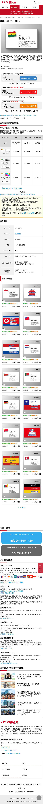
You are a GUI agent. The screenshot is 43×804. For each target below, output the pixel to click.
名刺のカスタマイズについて (12, 188)
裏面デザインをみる (6, 194)
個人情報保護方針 (15, 784)
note (11, 791)
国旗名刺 (30, 17)
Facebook (30, 791)
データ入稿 (24, 7)
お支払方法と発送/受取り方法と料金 (11, 582)
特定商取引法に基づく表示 (31, 784)
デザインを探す (14, 7)
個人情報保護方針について (8, 663)
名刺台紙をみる (17, 194)
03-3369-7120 (21, 553)
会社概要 (4, 763)
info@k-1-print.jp (21, 540)
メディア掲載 (6, 769)
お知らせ (24, 769)
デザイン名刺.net (5, 17)
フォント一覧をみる (29, 194)
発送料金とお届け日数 (7, 593)
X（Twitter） (19, 791)
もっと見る (21, 507)
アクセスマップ (5, 747)
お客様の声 (5, 775)
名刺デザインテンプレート (19, 17)
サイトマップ (21, 788)
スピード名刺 (5, 7)
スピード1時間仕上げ (27, 92)
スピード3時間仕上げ (27, 106)
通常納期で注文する (26, 78)
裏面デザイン (5, 167)
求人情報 (24, 775)
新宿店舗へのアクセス (7, 618)
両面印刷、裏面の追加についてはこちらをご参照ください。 (18, 115)
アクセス (24, 763)
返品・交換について (6, 648)
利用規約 (4, 784)
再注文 (34, 7)
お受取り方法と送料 (28, 213)
